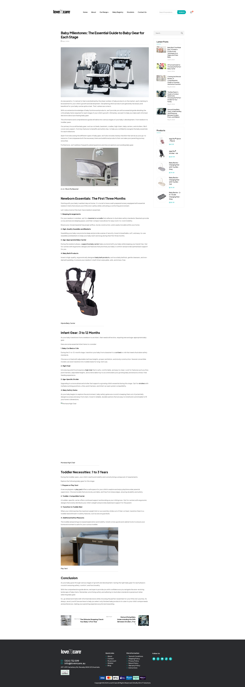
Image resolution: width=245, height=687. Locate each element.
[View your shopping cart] (191, 12)
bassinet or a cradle (95, 218)
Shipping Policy (134, 659)
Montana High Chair (68, 463)
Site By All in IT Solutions (142, 683)
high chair (88, 370)
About (93, 12)
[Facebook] (153, 658)
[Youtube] (162, 658)
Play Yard (64, 568)
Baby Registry (118, 12)
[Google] (170, 658)
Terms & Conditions (136, 656)
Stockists (130, 12)
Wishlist (110, 663)
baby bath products (102, 257)
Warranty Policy (134, 665)
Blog (109, 665)
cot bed (118, 352)
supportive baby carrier (90, 244)
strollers (142, 383)
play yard (79, 489)
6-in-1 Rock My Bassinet (69, 189)
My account (112, 661)
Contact (111, 659)
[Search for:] (169, 33)
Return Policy (133, 663)
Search (182, 12)
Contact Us (142, 12)
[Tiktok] (166, 658)
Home (85, 12)
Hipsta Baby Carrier (68, 323)
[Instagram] (158, 658)
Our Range (104, 12)
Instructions (133, 668)
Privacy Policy (134, 661)
